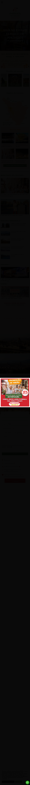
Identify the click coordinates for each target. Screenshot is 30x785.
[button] (28, 379)
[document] (15, 392)
